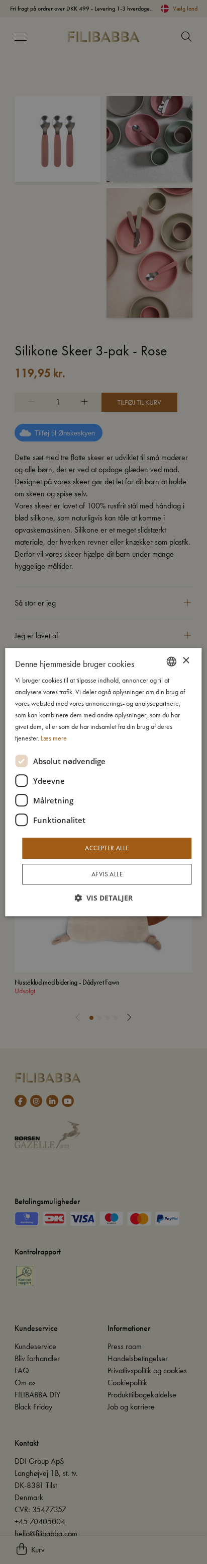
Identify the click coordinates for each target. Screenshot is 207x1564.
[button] (103, 898)
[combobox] (172, 661)
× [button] (185, 660)
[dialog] (103, 782)
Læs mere (54, 738)
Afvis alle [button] (107, 874)
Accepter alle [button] (107, 848)
